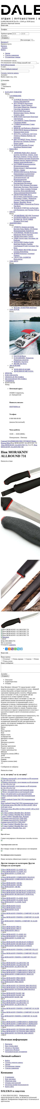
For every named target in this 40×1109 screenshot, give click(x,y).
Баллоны (24, 99)
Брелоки (24, 145)
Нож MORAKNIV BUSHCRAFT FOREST (16, 946)
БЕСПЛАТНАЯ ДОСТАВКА (16, 379)
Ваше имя (4, 25)
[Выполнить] (38, 63)
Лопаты (32, 141)
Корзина (4, 46)
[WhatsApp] (15, 649)
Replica (23, 244)
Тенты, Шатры (29, 113)
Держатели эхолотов (21, 360)
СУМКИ (17, 124)
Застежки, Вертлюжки (29, 187)
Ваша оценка (5, 657)
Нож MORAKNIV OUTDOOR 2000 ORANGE (18, 989)
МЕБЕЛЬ (17, 128)
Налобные (17, 147)
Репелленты (18, 259)
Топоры (26, 141)
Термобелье (29, 231)
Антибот (4, 36)
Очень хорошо (18, 659)
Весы (30, 195)
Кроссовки (23, 236)
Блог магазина (10, 1079)
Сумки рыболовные (26, 200)
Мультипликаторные (21, 166)
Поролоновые (19, 174)
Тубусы (36, 210)
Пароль (3, 69)
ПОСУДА (17, 134)
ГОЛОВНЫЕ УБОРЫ (22, 233)
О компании (9, 1077)
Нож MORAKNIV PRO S (10, 930)
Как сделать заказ (11, 1046)
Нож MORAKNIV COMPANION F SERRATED (18, 1025)
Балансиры (35, 158)
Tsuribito (29, 244)
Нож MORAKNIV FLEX (10, 909)
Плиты (16, 101)
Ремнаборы (24, 252)
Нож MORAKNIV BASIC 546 (12, 997)
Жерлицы (17, 156)
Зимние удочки (26, 156)
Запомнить (7, 86)
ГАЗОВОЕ (17, 99)
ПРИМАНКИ (19, 172)
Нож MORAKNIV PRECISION (12, 982)
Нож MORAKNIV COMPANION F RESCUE (17, 974)
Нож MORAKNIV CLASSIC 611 (13, 938)
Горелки (31, 99)
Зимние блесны (19, 160)
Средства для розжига (22, 109)
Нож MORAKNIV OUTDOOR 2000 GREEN (17, 1033)
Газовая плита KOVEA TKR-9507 (13, 822)
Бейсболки (17, 234)
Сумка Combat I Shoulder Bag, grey (13, 828)
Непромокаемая (19, 231)
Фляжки (23, 136)
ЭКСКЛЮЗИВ (14, 365)
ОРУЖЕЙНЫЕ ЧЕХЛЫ (22, 215)
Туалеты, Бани (19, 115)
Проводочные (19, 168)
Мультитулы (18, 141)
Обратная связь (10, 1081)
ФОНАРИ (17, 145)
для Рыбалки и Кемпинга (29, 128)
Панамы (29, 234)
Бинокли (26, 130)
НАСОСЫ (17, 356)
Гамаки (26, 120)
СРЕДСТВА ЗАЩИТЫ (22, 257)
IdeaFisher (17, 244)
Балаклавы (34, 233)
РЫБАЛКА (13, 149)
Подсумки (24, 221)
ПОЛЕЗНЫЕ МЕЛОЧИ (22, 250)
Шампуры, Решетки (29, 107)
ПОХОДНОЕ (18, 130)
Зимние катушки (24, 158)
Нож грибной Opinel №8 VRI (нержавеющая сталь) (19, 803)
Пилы (16, 143)
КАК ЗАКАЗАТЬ (11, 375)
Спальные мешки (20, 122)
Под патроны (31, 217)
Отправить (5, 38)
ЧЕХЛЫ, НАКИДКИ (21, 308)
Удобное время (6, 34)
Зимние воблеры (31, 160)
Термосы (17, 136)
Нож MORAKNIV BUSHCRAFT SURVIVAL (17, 894)
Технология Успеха (32, 204)
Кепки (23, 234)
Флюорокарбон (30, 193)
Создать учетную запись (10, 73)
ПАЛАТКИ (18, 111)
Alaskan (26, 242)
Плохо (36, 659)
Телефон (4, 29)
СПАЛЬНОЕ (18, 120)
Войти (3, 65)
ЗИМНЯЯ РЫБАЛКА (22, 153)
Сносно (28, 659)
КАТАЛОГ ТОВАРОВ (13, 92)
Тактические (18, 118)
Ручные (31, 145)
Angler (31, 242)
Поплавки (33, 185)
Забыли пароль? (12, 69)
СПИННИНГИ (19, 175)
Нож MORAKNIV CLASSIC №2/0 (13, 902)
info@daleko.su (14, 406)
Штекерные (29, 175)
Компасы (33, 130)
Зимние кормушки (20, 162)
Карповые (26, 181)
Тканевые (35, 215)
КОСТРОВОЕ (19, 103)
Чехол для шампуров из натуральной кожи (16, 794)
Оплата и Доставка (12, 1048)
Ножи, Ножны (30, 139)
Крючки (26, 185)
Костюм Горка (19, 229)
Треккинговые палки (21, 132)
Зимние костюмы (27, 227)
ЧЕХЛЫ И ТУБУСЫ (21, 208)
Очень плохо (7, 661)
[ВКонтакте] (6, 649)
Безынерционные (29, 164)
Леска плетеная (19, 193)
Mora (8, 443)
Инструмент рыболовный (23, 196)
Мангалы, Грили (20, 105)
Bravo (23, 356)
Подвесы (17, 221)
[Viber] (12, 649)
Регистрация (10, 65)
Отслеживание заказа (8, 63)
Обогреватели (24, 101)
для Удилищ (28, 210)
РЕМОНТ (17, 362)
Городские (26, 117)
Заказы (7, 53)
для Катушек (34, 208)
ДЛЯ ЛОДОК (14, 309)
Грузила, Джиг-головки (22, 189)
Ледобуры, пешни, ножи (29, 155)
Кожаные (23, 253)
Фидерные (28, 183)
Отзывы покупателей (13, 1083)
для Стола (33, 134)
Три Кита (17, 206)
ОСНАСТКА (18, 185)
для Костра (25, 134)
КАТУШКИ (18, 164)
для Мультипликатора (21, 178)
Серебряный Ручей (21, 246)
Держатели (29, 358)
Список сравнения (12, 55)
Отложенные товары (12, 57)
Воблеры (33, 172)
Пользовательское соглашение (16, 1051)
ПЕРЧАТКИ (18, 242)
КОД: (3, 641)
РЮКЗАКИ (18, 117)
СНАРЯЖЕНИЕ (15, 96)
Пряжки (17, 255)
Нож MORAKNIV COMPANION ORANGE (17, 879)
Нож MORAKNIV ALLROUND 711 (14, 1004)
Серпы (20, 143)
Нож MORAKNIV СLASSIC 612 (13, 873)
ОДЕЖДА (17, 227)
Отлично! (6, 659)
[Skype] (18, 649)
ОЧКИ (16, 238)
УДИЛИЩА (18, 181)
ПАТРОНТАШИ (20, 217)
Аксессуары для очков (26, 238)
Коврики (32, 120)
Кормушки (17, 187)
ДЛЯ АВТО (13, 261)
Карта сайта (9, 1086)
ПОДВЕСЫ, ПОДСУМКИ (23, 219)
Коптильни (28, 103)
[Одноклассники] (9, 649)
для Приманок (19, 210)
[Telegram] (21, 649)
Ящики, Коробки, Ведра (22, 202)
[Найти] (34, 40)
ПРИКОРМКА (19, 204)
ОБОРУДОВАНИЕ (21, 195)
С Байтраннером (30, 168)
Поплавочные (19, 183)
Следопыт (31, 246)
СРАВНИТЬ (9, 381)
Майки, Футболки (31, 229)
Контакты (8, 1044)
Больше (31, 162)
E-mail (3, 67)
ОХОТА (12, 212)
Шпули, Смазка (19, 170)
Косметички (24, 124)
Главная (4, 441)
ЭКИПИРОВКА (15, 223)
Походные (26, 111)
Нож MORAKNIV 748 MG (10, 887)
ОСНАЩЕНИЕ (19, 358)
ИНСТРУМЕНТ (19, 139)
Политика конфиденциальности (16, 1085)
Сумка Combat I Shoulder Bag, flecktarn (15, 816)
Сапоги (30, 236)
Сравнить (12, 645)
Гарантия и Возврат (12, 1050)
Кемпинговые (19, 113)
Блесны (27, 172)
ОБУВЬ (16, 236)
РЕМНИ (17, 253)
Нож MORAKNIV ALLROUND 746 (14, 966)
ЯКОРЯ (16, 363)
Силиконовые (29, 174)
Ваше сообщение (7, 663)
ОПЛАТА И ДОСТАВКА (14, 377)
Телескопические (20, 177)
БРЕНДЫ (8, 373)
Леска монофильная (27, 191)
